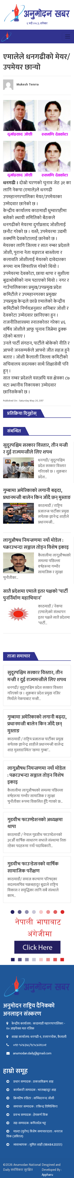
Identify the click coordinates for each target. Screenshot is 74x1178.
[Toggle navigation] (67, 36)
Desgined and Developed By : (52, 1170)
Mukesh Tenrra (27, 84)
